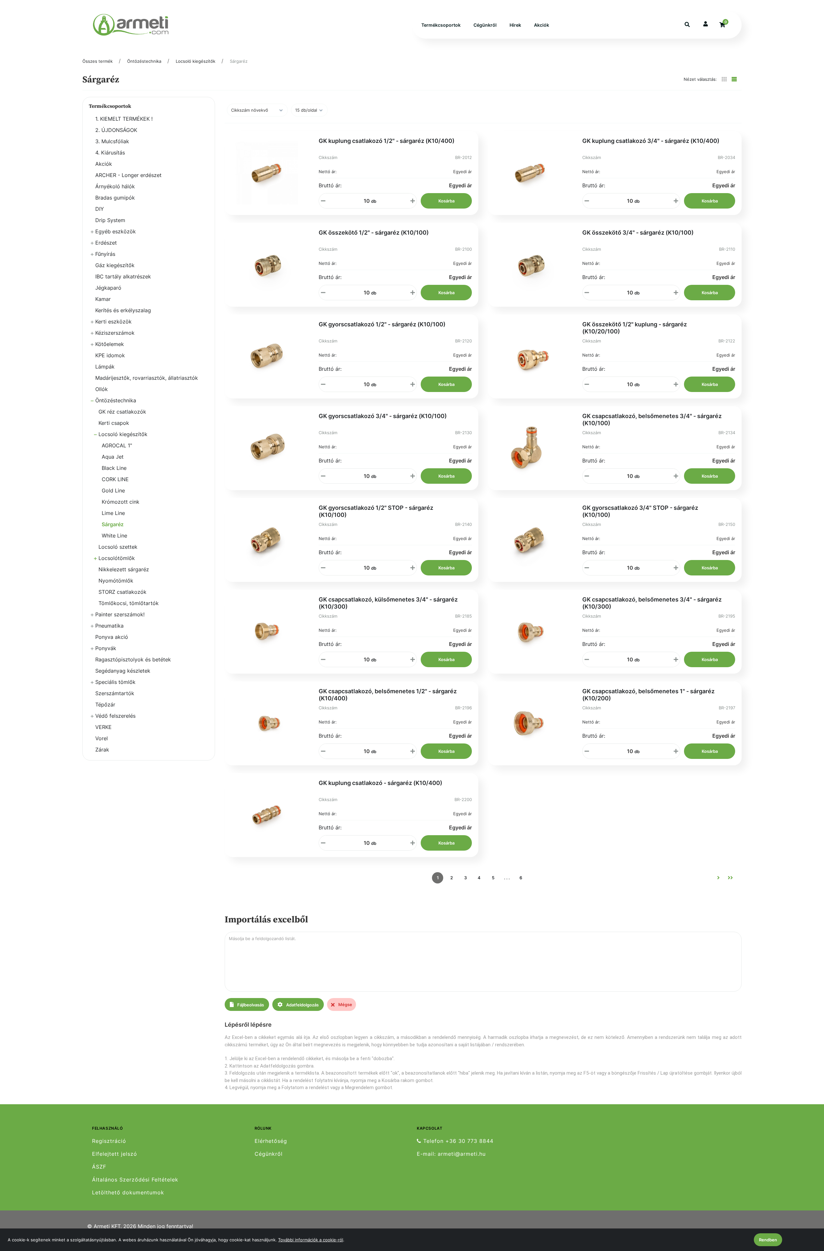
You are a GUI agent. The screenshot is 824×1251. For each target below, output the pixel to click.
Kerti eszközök (113, 321)
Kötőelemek (109, 344)
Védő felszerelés (115, 716)
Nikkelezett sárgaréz (123, 569)
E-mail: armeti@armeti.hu (451, 1154)
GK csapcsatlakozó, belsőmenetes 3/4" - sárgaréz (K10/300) (652, 603)
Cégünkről (485, 25)
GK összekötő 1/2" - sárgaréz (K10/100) (374, 232)
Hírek (515, 25)
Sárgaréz (239, 61)
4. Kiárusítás (110, 152)
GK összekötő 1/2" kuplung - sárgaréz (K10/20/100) (634, 328)
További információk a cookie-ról (310, 1239)
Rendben (768, 1239)
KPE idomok (110, 355)
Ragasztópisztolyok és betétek (133, 659)
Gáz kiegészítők (115, 265)
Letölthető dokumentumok (128, 1193)
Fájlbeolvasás (250, 1004)
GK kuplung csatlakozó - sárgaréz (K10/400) (380, 783)
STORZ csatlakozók (122, 592)
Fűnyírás (105, 254)
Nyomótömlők (115, 580)
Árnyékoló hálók (115, 186)
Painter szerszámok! (120, 614)
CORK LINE (115, 479)
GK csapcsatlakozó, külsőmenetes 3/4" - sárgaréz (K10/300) (388, 603)
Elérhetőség (271, 1141)
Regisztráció (109, 1141)
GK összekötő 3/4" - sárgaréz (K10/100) (638, 232)
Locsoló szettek (117, 547)
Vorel (101, 738)
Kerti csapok (113, 423)
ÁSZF (99, 1167)
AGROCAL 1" (117, 445)
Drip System (110, 220)
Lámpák (105, 366)
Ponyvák (105, 648)
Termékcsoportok (441, 25)
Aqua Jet (113, 456)
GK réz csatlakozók (122, 411)
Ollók (101, 389)
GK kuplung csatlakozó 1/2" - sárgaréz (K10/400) (386, 140)
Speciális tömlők (115, 682)
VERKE (103, 727)
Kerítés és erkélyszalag (123, 310)
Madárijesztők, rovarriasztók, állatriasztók (146, 378)
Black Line (114, 468)
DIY (99, 209)
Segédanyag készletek (122, 671)
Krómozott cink (120, 502)
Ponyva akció (111, 637)
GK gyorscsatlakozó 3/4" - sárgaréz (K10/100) (383, 416)
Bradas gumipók (115, 197)
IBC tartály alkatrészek (123, 276)
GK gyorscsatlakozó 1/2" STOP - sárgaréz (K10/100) (376, 511)
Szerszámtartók (114, 693)
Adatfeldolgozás (302, 1004)
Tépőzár (105, 704)
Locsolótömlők (116, 558)
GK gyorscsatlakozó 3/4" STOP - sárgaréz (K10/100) (640, 511)
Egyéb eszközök (115, 231)
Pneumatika (109, 625)
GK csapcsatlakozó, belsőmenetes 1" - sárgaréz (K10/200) (648, 695)
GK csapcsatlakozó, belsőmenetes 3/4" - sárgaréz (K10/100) (652, 419)
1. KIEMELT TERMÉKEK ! (124, 119)
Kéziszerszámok (115, 333)
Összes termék (97, 61)
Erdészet (106, 242)
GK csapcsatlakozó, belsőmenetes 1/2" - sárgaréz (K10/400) (388, 695)
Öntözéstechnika (144, 61)
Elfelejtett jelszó (114, 1154)
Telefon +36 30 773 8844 (457, 1141)
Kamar (103, 299)
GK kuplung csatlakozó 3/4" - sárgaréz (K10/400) (650, 140)
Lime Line (113, 513)
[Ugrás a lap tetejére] (804, 1212)
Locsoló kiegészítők (195, 61)
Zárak (102, 749)
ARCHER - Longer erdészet (128, 175)
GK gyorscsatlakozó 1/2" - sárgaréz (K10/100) (382, 324)
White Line (114, 535)
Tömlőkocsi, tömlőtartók (128, 603)
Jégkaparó (108, 288)
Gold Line (113, 490)
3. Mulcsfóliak (112, 141)
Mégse (344, 1004)
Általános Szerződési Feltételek (135, 1180)
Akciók (541, 25)
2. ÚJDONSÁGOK (116, 130)
